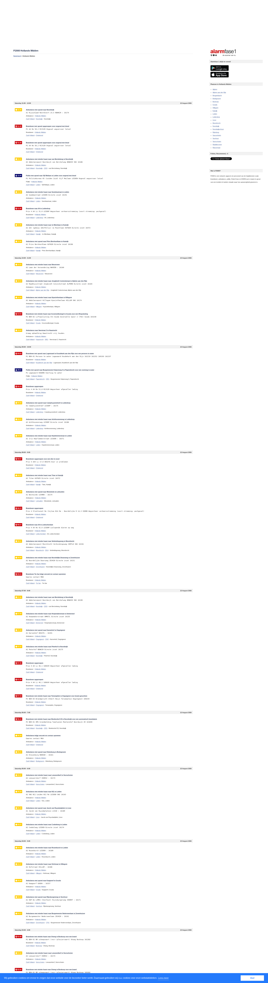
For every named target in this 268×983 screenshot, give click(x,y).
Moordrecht (216, 123)
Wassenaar (216, 147)
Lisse (214, 120)
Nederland (17, 56)
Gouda (215, 105)
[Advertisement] (97, 79)
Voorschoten (217, 141)
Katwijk (215, 111)
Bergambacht (217, 95)
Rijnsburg (216, 132)
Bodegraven (217, 98)
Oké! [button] (252, 978)
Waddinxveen (217, 144)
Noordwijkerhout (218, 129)
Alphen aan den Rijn (219, 92)
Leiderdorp (216, 117)
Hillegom (215, 108)
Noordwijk (216, 126)
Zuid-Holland (30, 119)
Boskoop (216, 101)
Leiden (215, 114)
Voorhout (216, 138)
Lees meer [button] (163, 978)
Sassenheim (217, 135)
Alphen (215, 89)
